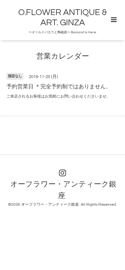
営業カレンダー (62, 56)
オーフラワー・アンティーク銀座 (63, 189)
